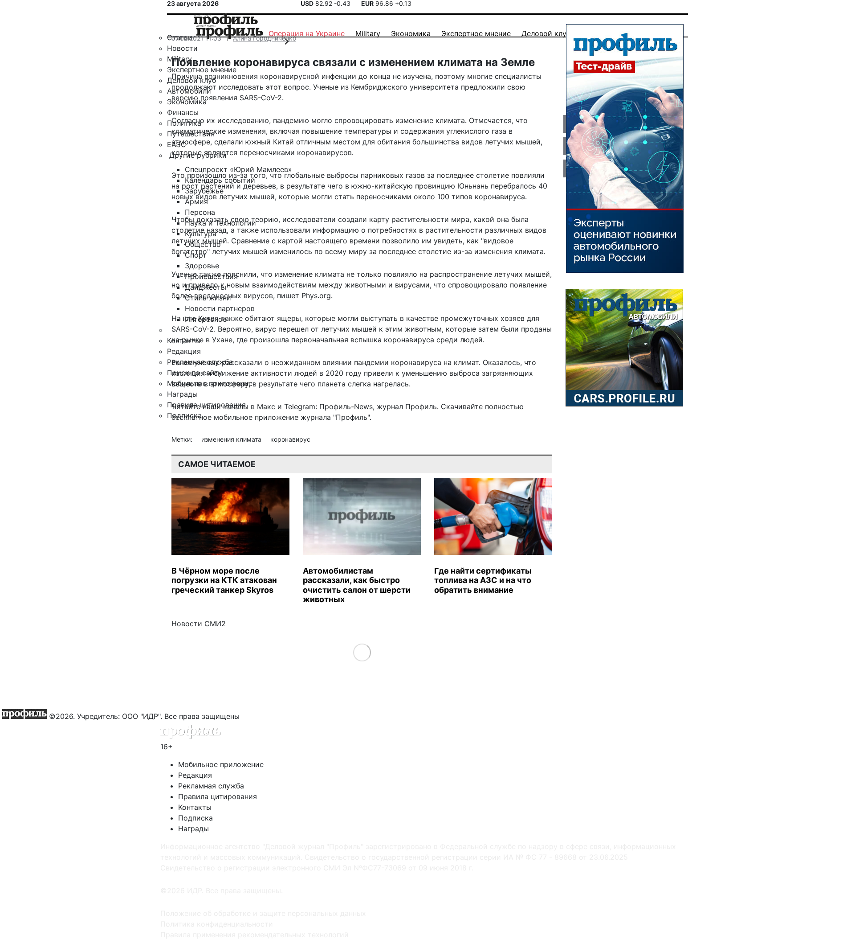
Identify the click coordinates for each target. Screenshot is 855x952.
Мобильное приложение (221, 764)
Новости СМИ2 (198, 623)
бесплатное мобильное (211, 417)
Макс (266, 406)
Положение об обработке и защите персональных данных (263, 913)
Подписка (195, 817)
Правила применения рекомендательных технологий (254, 934)
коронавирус (290, 439)
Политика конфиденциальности (216, 923)
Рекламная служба (211, 785)
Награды (193, 828)
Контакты (195, 807)
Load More (362, 652)
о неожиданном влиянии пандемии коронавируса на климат (372, 362)
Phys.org (316, 295)
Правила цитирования (217, 796)
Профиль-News (346, 406)
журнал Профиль (407, 406)
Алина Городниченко (264, 38)
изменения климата (232, 439)
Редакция (195, 775)
